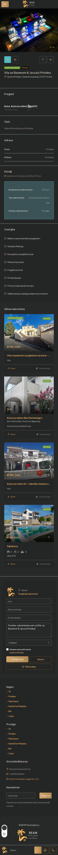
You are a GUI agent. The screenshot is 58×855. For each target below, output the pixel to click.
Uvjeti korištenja (16, 652)
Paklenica (12, 546)
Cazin (11, 716)
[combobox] (29, 643)
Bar (10, 711)
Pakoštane (13, 701)
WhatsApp (30, 666)
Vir (9, 691)
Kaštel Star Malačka (17, 706)
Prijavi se (46, 795)
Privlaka (12, 696)
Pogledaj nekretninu (28, 593)
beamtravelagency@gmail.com (24, 779)
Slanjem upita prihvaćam (20, 651)
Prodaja (25, 68)
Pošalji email (17, 659)
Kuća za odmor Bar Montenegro (24, 417)
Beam (13, 368)
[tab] (7, 59)
